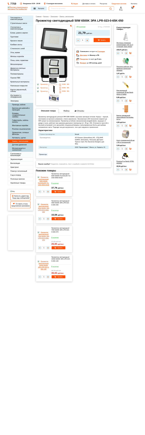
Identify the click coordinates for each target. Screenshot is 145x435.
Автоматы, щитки (19, 138)
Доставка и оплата (88, 3)
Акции (75, 3)
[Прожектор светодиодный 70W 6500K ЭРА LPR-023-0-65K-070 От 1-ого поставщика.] (43, 236)
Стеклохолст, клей (17, 48)
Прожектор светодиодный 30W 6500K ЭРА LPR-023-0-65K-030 (60, 203)
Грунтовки (14, 37)
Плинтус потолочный (18, 171)
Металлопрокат (16, 64)
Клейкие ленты (16, 45)
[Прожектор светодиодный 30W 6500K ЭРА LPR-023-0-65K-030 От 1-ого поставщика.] (43, 208)
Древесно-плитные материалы (17, 69)
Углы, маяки (15, 52)
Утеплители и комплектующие (16, 28)
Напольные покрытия (18, 86)
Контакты (134, 3)
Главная (39, 16)
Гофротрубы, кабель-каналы (20, 121)
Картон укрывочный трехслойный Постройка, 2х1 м (125, 117)
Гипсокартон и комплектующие (16, 18)
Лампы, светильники (20, 141)
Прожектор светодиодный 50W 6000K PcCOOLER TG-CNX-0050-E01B (61, 175)
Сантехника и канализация (15, 154)
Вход (120, 10)
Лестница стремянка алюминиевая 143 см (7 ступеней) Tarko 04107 (124, 44)
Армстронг (14, 167)
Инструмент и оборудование (16, 96)
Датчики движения (19, 145)
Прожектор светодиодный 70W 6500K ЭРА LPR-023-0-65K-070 (60, 230)
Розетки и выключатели (21, 129)
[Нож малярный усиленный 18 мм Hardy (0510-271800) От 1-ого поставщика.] (125, 84)
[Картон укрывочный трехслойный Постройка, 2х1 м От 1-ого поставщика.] (125, 109)
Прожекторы (43, 154)
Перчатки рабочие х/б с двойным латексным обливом (124, 68)
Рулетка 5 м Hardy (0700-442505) (125, 162)
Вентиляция (15, 163)
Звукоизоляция (16, 159)
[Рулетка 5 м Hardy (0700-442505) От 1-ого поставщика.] (125, 156)
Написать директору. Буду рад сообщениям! (20, 197)
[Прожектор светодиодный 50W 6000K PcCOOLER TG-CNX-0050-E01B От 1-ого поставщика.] (43, 181)
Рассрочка (103, 3)
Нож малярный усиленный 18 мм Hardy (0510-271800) (124, 92)
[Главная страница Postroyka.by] (18, 8)
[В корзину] (132, 7)
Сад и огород (15, 175)
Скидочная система (119, 3)
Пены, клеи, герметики (19, 60)
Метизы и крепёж (17, 56)
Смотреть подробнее (95, 82)
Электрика (14, 101)
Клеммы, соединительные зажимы (18, 115)
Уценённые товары (18, 183)
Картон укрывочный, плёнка (18, 90)
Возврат (83, 63)
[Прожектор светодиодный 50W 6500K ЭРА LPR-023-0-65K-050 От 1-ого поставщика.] (54, 53)
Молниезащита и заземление (18, 149)
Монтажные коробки (20, 125)
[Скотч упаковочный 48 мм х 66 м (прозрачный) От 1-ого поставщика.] (125, 134)
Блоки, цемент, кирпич (19, 33)
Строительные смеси (18, 23)
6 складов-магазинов (55, 3)
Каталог (41, 8)
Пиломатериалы (16, 74)
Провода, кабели (18, 105)
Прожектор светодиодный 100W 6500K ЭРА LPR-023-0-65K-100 (60, 259)
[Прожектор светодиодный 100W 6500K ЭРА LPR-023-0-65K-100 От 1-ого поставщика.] (43, 265)
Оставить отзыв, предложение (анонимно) (20, 205)
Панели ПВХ (15, 78)
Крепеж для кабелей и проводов (21, 109)
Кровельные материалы (19, 82)
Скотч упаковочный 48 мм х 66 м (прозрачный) (125, 141)
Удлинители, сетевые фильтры (20, 133)
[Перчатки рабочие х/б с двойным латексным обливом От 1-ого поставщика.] (125, 61)
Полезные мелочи (17, 179)
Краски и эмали (16, 41)
